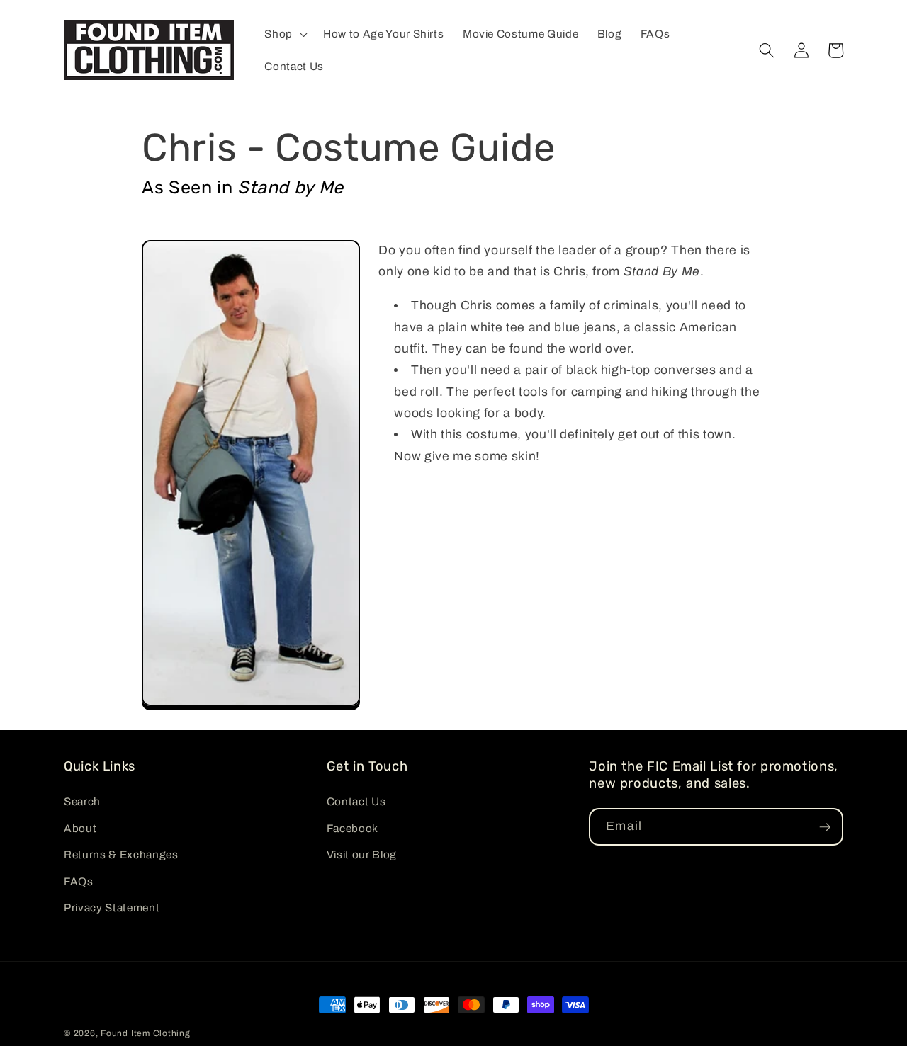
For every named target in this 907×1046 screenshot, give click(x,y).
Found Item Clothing (146, 1033)
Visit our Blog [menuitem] (362, 854)
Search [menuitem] (82, 801)
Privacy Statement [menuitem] (111, 908)
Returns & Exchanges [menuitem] (121, 854)
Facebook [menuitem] (352, 828)
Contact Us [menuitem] (356, 801)
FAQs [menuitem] (79, 881)
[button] (284, 34)
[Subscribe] (825, 827)
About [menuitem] (80, 828)
